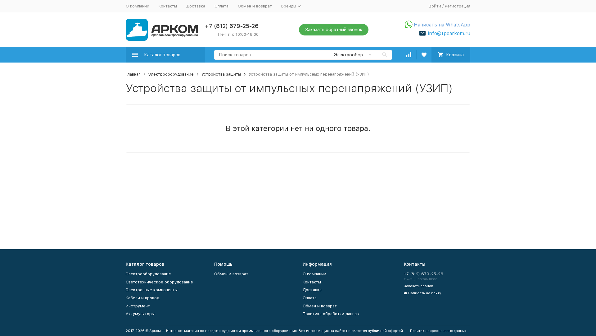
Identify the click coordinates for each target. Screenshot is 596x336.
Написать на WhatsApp (442, 25)
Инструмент (138, 306)
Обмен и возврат (255, 6)
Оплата (221, 6)
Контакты (168, 6)
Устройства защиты (221, 74)
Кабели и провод (142, 298)
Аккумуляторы (140, 313)
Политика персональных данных (438, 331)
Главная (133, 74)
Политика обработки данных (331, 313)
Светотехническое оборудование (159, 282)
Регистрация (457, 6)
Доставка (195, 6)
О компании (137, 6)
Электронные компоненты (152, 289)
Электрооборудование (171, 74)
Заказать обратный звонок (333, 29)
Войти (435, 6)
